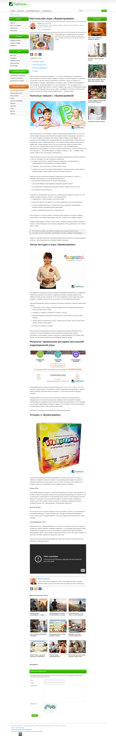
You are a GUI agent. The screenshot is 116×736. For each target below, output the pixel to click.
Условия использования (37, 731)
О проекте (13, 727)
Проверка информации (27, 729)
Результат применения (40, 67)
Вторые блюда (14, 95)
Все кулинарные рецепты (33, 10)
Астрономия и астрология (17, 75)
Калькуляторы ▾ (47, 10)
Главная (13, 10)
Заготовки (13, 106)
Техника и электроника (16, 78)
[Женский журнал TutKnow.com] (19, 4)
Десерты (12, 111)
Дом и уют (17, 14)
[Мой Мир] (40, 54)
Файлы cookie (28, 731)
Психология (13, 30)
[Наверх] (20, 734)
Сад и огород (14, 65)
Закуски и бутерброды (16, 100)
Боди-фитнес (14, 28)
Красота (12, 23)
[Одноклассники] (35, 54)
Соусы (12, 108)
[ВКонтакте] (31, 54)
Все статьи (21, 10)
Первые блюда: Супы (16, 93)
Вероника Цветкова (46, 23)
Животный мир (14, 63)
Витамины (13, 45)
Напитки (12, 113)
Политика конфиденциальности (17, 731)
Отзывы (35, 71)
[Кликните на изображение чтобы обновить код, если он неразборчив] (50, 709)
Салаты (12, 98)
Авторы (17, 727)
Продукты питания (15, 40)
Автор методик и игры (39, 64)
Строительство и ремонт (17, 80)
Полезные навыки (38, 61)
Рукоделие (13, 58)
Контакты (22, 727)
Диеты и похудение (15, 25)
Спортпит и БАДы (15, 43)
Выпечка (12, 103)
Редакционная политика (16, 729)
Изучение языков (15, 60)
